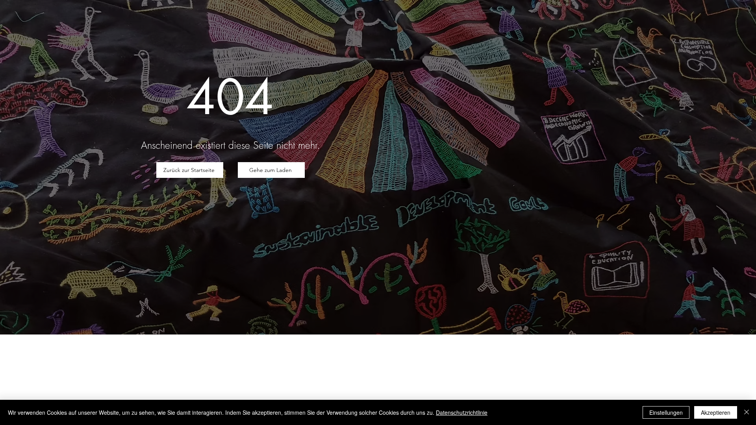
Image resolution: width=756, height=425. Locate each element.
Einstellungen (666, 412)
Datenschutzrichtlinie (461, 412)
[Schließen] (746, 412)
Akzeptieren (715, 412)
